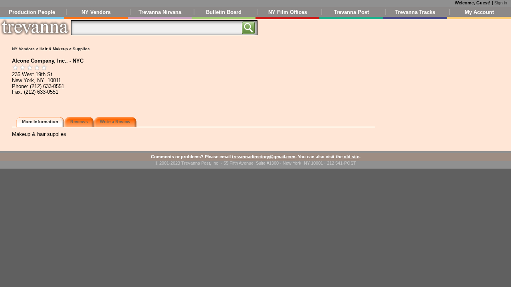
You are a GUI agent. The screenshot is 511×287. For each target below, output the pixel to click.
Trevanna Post (351, 12)
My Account (479, 12)
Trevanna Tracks (415, 12)
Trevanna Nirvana (160, 12)
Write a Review (115, 121)
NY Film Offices (287, 12)
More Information (40, 121)
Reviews (79, 121)
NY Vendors (96, 12)
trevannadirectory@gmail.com (263, 156)
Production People (32, 12)
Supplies (81, 49)
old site (351, 156)
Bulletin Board (224, 12)
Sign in (500, 2)
